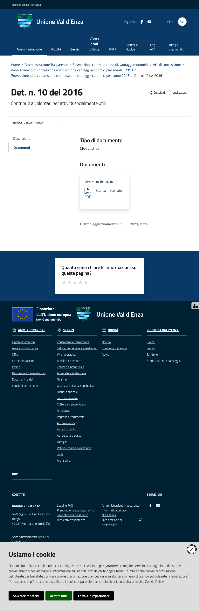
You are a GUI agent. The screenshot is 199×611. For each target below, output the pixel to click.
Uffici (15, 354)
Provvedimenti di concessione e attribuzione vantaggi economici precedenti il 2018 (72, 70)
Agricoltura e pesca (69, 435)
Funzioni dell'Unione (25, 385)
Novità (113, 330)
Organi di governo (23, 342)
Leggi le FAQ (65, 505)
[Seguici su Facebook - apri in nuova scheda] (140, 21)
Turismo (62, 379)
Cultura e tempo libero (71, 404)
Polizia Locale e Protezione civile (74, 451)
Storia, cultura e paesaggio (164, 360)
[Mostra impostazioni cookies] (195, 305)
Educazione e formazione (73, 342)
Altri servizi (64, 460)
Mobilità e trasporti (69, 360)
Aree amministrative (25, 348)
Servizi (68, 330)
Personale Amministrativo (28, 373)
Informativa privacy (114, 510)
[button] (182, 21)
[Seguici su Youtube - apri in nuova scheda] (148, 21)
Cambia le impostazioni (93, 595)
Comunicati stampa (114, 348)
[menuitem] (29, 50)
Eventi (151, 342)
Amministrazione (31, 330)
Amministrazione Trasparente (46, 64)
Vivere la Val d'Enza (163, 330)
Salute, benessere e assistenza (77, 348)
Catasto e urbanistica (70, 367)
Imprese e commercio (70, 416)
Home (15, 64)
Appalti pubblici (66, 429)
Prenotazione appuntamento (75, 510)
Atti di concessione (167, 64)
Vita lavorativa (66, 354)
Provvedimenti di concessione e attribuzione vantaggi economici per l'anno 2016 (70, 75)
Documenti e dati (23, 379)
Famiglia (62, 441)
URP (15, 474)
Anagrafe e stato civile (71, 373)
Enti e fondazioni (23, 360)
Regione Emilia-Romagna (26, 5)
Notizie (106, 342)
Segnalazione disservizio (72, 515)
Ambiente (63, 410)
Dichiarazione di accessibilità (112, 522)
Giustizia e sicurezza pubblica (75, 385)
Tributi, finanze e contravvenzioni (67, 394)
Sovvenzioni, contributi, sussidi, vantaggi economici (110, 64)
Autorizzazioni (66, 423)
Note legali (109, 515)
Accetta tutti (58, 595)
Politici (16, 367)
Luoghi (151, 348)
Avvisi (105, 354)
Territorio (152, 354)
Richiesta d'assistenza (71, 519)
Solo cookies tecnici (26, 595)
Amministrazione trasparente (121, 505)
